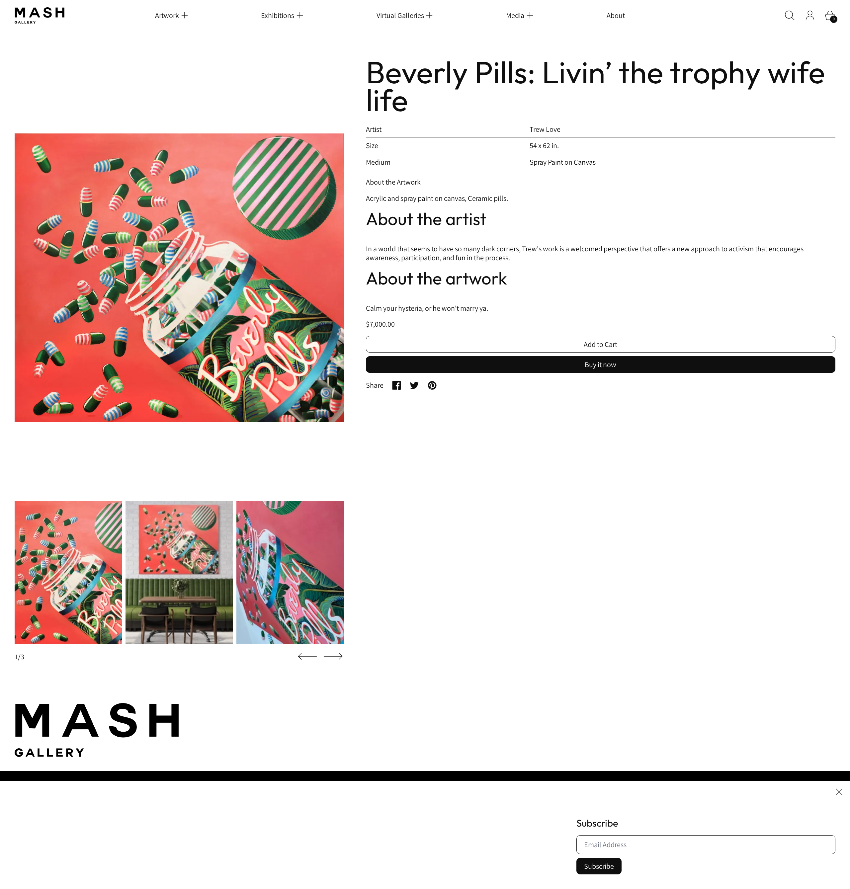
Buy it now (600, 364)
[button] (789, 15)
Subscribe (599, 866)
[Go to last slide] (307, 656)
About (616, 15)
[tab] (68, 572)
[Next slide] (333, 656)
